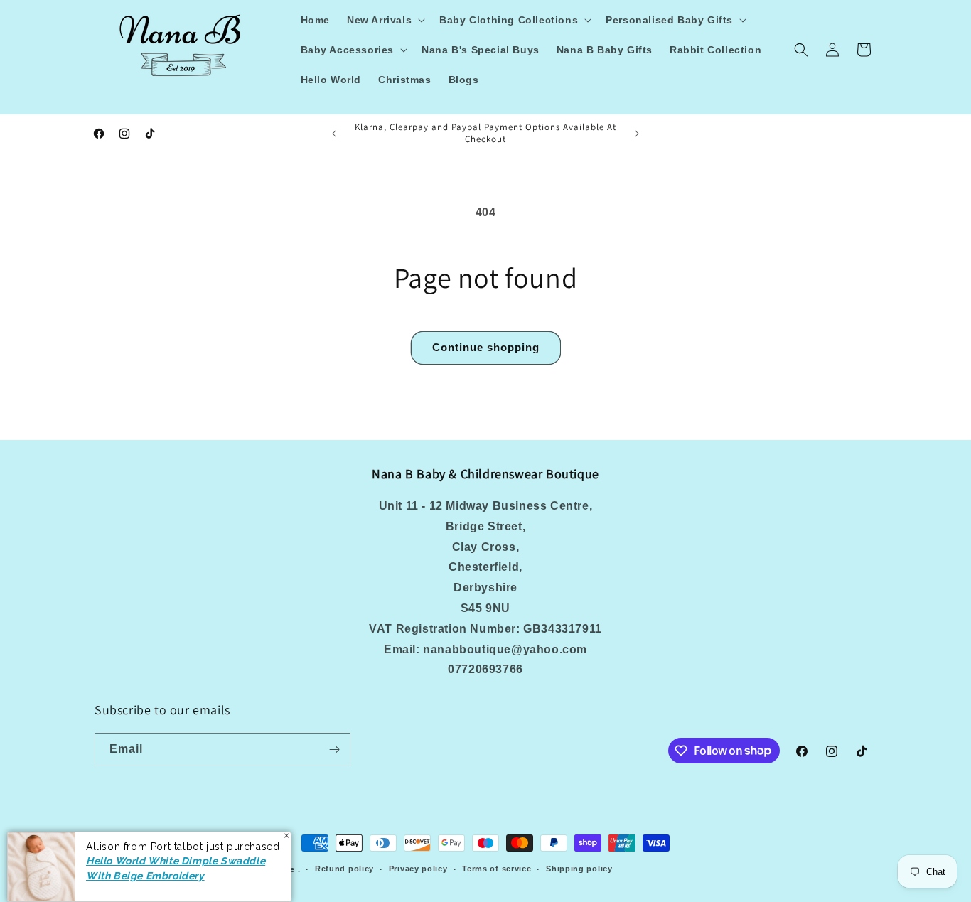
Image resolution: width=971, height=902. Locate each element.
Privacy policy (418, 868)
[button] (384, 20)
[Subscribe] (334, 749)
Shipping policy (579, 868)
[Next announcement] (637, 133)
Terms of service (496, 868)
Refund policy (344, 868)
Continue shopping (486, 347)
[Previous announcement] (334, 133)
